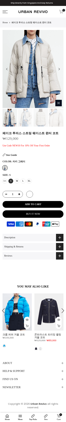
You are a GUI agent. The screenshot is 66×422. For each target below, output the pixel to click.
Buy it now (33, 214)
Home (5, 22)
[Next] (59, 69)
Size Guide (11, 155)
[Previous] (7, 69)
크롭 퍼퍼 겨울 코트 (14, 334)
